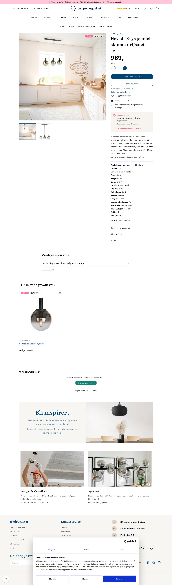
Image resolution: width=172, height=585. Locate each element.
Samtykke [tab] (51, 550)
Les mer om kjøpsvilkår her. (100, 502)
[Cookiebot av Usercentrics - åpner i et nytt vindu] (126, 542)
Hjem (62, 26)
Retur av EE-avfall (17, 540)
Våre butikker (15, 544)
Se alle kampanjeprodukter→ (129, 128)
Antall (113, 64)
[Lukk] (114, 22)
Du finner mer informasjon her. (34, 502)
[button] (157, 8)
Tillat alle (119, 579)
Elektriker (14, 535)
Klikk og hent (132, 83)
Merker (13, 548)
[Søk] (108, 21)
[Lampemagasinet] (86, 8)
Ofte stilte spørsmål (17, 527)
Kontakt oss (65, 531)
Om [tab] (121, 549)
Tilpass (85, 579)
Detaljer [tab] (86, 549)
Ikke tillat (52, 579)
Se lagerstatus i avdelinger (121, 92)
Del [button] (114, 240)
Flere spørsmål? (48, 270)
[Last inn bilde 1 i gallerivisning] (27, 131)
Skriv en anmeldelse (86, 382)
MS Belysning (117, 34)
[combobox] (83, 21)
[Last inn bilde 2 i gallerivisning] (45, 131)
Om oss (64, 527)
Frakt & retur (66, 535)
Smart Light (14, 531)
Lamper (71, 26)
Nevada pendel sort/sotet (31, 343)
